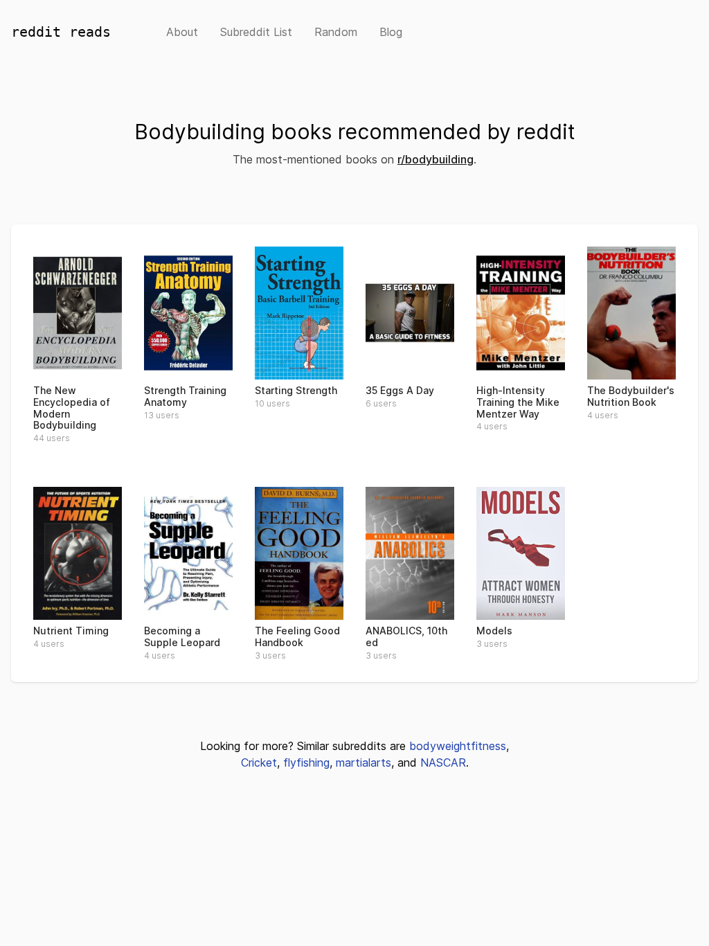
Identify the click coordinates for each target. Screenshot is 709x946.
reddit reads (61, 32)
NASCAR (443, 762)
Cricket (259, 762)
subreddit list (256, 32)
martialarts (363, 762)
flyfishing (306, 762)
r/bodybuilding (435, 159)
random (335, 32)
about (182, 32)
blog (390, 32)
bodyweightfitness (457, 746)
